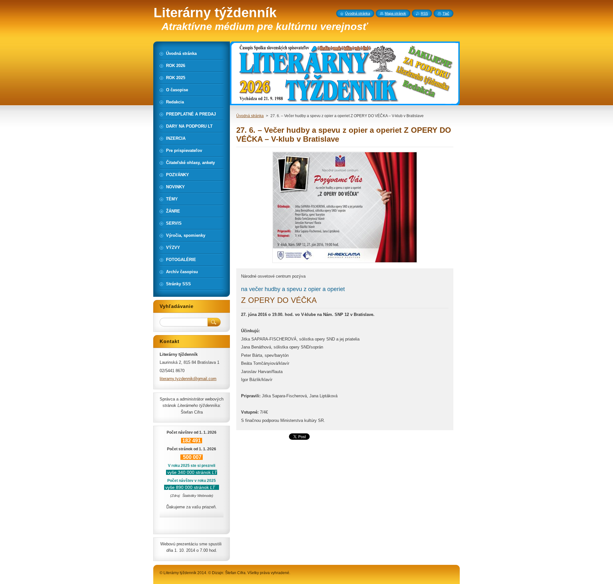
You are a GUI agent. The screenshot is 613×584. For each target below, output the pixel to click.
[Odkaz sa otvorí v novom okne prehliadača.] (345, 262)
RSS (424, 13)
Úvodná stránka (250, 116)
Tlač (446, 13)
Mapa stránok (395, 13)
